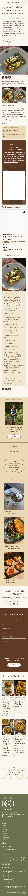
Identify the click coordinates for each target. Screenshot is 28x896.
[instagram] (17, 450)
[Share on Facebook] (3, 77)
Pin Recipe (19, 304)
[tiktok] (3, 863)
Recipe (6, 136)
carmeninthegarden (19, 18)
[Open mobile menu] (3, 2)
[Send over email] (9, 77)
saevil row (17, 892)
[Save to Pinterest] (6, 77)
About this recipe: (10, 128)
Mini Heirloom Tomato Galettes (10, 582)
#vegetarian (6, 246)
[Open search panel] (25, 2)
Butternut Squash (10, 294)
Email (4, 633)
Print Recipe (8, 304)
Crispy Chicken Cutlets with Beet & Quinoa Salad (13, 547)
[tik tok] (11, 450)
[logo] (13, 2)
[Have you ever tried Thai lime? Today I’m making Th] (4, 778)
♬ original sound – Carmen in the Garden (12, 250)
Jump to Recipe (8, 42)
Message (4, 641)
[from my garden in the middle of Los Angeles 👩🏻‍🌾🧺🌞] (23, 778)
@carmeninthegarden (9, 234)
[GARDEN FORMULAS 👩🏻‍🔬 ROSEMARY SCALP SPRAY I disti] (14, 784)
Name (3, 624)
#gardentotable (7, 239)
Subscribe (14, 469)
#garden (5, 244)
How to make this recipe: (13, 134)
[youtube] (14, 450)
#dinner (5, 247)
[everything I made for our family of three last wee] (4, 784)
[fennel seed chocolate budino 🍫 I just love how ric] (14, 778)
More (14, 436)
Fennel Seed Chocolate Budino (10, 513)
